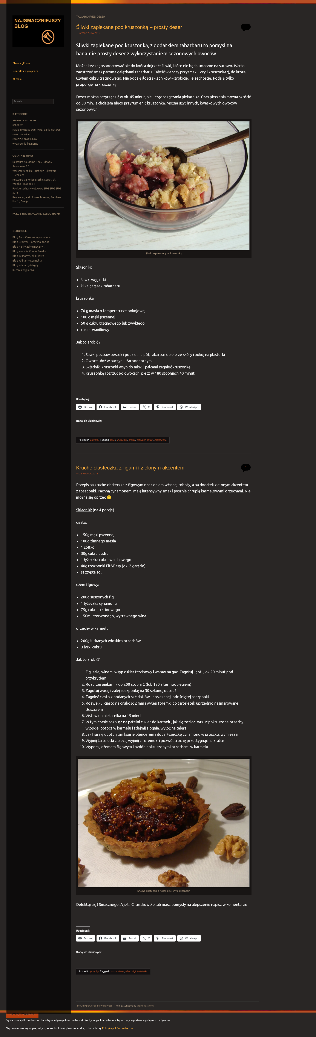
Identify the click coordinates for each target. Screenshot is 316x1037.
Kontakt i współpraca (25, 71)
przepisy (17, 125)
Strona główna (22, 63)
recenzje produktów (24, 139)
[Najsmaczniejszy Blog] (38, 48)
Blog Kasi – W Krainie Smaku (29, 251)
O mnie (17, 79)
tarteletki (142, 971)
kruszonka (122, 440)
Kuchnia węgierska (23, 270)
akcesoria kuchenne (24, 120)
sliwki (150, 440)
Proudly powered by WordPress (94, 1005)
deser (112, 440)
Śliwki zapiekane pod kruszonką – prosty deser (129, 26)
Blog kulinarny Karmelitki (27, 260)
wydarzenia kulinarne (25, 143)
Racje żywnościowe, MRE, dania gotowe (36, 129)
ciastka (113, 971)
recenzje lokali (21, 134)
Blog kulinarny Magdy (25, 265)
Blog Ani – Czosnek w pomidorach (32, 237)
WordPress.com (145, 1005)
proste (132, 440)
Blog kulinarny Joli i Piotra (28, 255)
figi (134, 971)
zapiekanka (160, 440)
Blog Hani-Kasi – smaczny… (28, 246)
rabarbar (141, 440)
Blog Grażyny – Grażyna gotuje (30, 242)
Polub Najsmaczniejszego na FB (36, 213)
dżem (128, 971)
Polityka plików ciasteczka (117, 1028)
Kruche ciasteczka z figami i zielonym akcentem (130, 467)
